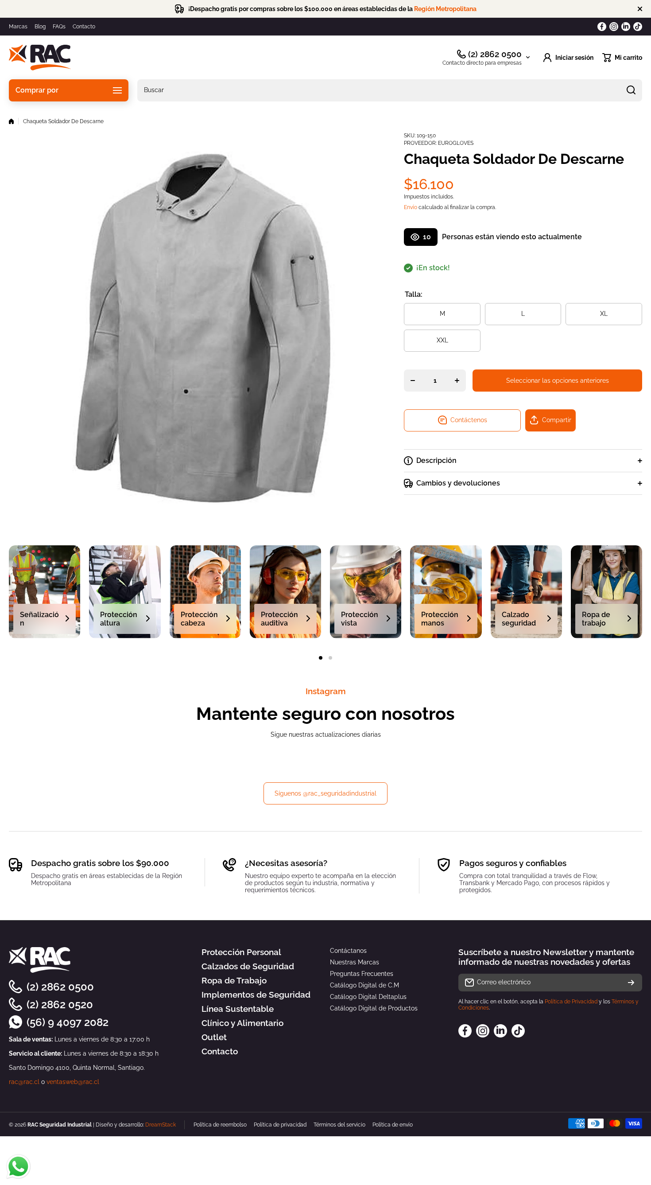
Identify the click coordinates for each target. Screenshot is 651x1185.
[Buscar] (631, 90)
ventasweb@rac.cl (72, 1081)
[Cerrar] (640, 9)
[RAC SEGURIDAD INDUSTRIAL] (40, 57)
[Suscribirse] (631, 982)
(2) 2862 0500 (495, 54)
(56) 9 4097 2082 (67, 1022)
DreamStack (160, 1125)
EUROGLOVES (455, 143)
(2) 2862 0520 (60, 1004)
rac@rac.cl (24, 1081)
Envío (410, 207)
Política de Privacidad (571, 1002)
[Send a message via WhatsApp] (18, 1167)
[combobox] (389, 90)
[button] (622, 57)
